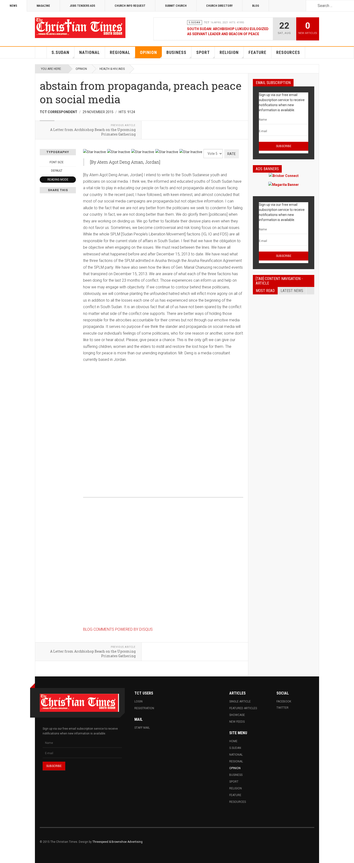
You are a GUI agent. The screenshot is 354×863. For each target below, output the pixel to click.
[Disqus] (163, 423)
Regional (120, 52)
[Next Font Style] (73, 170)
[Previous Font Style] (42, 170)
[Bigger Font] (73, 162)
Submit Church (176, 5)
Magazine (43, 5)
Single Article (240, 701)
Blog (255, 5)
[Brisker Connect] (283, 176)
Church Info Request (130, 5)
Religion (229, 52)
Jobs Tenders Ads (82, 5)
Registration (144, 708)
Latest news (292, 290)
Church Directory (219, 5)
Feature (257, 52)
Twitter (282, 707)
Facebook (283, 701)
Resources (288, 52)
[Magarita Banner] (283, 185)
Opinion (148, 52)
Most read (265, 290)
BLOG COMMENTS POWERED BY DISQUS (118, 629)
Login (138, 701)
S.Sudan (60, 52)
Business (176, 52)
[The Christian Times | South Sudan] (80, 27)
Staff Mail (142, 727)
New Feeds (237, 721)
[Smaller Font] (42, 162)
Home (41, 52)
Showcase (237, 715)
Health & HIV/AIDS (112, 69)
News (13, 5)
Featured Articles (243, 708)
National (89, 52)
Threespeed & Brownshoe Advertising (117, 842)
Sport (203, 52)
